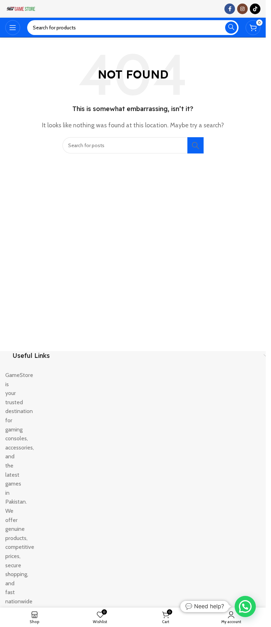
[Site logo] (21, 8)
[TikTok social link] (255, 9)
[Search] (231, 28)
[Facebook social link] (229, 9)
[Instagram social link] (242, 9)
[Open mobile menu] (13, 28)
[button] (245, 606)
